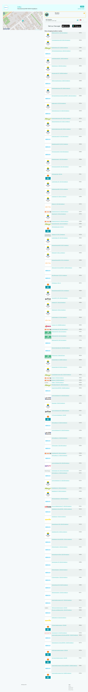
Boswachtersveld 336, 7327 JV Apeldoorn (60, 290)
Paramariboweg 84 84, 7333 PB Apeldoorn (60, 554)
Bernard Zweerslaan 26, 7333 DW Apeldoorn (61, 347)
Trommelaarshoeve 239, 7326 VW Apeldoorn (61, 40)
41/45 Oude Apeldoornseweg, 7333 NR (60, 650)
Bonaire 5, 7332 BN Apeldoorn (58, 380)
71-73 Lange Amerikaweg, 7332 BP (59, 415)
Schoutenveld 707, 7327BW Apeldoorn (59, 73)
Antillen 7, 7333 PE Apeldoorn (58, 382)
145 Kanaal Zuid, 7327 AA (57, 174)
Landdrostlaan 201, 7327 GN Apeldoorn (60, 181)
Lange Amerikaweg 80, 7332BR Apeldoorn (60, 410)
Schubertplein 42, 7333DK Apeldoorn (59, 359)
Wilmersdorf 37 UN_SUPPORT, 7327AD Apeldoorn (62, 267)
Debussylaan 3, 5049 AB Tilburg (58, 355)
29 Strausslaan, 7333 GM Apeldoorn (59, 445)
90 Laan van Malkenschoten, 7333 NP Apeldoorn (62, 610)
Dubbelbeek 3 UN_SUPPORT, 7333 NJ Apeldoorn (62, 509)
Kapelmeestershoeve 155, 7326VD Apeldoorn (61, 88)
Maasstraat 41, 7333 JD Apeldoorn (59, 213)
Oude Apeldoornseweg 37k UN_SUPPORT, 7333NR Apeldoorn (64, 665)
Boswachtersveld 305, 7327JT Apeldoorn (60, 245)
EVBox (19, 7)
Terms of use (70, 688)
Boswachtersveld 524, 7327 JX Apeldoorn (60, 260)
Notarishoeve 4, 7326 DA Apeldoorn (59, 65)
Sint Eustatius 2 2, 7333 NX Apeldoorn (59, 438)
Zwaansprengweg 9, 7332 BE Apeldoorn (60, 211)
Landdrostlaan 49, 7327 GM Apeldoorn (60, 329)
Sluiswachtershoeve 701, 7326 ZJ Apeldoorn (61, 121)
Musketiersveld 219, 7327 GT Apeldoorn (60, 144)
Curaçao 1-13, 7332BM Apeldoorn (59, 325)
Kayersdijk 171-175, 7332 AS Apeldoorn (60, 298)
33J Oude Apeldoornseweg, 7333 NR (59, 658)
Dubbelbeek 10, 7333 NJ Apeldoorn (59, 491)
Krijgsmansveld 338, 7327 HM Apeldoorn (60, 166)
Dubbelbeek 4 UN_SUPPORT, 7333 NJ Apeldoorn (62, 539)
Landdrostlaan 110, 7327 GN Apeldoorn (60, 237)
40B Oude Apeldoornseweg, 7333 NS (59, 607)
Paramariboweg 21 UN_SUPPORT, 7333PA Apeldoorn (63, 642)
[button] (65, 20)
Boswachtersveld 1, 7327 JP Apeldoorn (60, 223)
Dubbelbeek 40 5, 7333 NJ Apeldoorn (59, 531)
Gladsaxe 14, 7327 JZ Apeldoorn (58, 234)
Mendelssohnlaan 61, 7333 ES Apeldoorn (60, 384)
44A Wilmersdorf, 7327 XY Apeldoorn (59, 275)
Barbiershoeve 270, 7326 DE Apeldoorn (60, 47)
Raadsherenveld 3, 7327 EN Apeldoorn (60, 159)
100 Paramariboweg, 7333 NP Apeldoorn (60, 498)
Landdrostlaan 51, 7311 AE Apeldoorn (59, 317)
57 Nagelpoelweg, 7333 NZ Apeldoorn (59, 577)
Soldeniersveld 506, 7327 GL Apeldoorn (60, 189)
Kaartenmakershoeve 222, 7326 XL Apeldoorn (61, 118)
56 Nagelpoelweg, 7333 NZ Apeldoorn (59, 546)
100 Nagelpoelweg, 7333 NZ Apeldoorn (60, 592)
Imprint (69, 686)
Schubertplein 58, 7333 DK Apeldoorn (59, 367)
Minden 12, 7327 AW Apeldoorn (58, 204)
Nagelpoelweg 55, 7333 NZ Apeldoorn (59, 562)
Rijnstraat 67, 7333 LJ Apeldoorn (58, 252)
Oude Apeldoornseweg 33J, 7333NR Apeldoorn (61, 673)
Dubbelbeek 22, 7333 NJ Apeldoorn (59, 488)
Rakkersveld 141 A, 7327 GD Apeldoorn (60, 32)
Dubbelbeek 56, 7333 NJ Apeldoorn (59, 453)
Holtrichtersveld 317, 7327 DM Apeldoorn (60, 136)
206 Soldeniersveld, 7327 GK (58, 226)
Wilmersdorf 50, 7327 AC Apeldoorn (59, 331)
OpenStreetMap (37, 29)
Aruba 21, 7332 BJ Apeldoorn (58, 377)
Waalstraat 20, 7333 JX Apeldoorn (59, 309)
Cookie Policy (70, 687)
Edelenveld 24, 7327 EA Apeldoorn (59, 103)
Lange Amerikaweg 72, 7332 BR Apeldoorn (60, 480)
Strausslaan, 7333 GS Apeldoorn (58, 403)
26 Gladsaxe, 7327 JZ (56, 283)
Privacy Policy (70, 689)
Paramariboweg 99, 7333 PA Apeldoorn (60, 584)
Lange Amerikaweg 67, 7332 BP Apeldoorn (60, 430)
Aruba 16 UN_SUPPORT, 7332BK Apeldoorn (61, 388)
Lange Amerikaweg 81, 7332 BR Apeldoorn (60, 395)
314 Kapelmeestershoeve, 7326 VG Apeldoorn (61, 50)
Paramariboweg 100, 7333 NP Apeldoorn (60, 524)
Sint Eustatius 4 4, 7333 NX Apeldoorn (59, 422)
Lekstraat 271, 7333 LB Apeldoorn (58, 302)
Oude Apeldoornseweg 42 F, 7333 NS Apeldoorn (62, 600)
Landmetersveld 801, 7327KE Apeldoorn (60, 58)
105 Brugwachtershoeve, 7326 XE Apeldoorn (61, 80)
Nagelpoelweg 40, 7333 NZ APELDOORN (60, 470)
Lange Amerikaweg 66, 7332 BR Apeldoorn (60, 463)
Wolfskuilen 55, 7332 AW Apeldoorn (59, 617)
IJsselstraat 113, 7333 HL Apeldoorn (59, 196)
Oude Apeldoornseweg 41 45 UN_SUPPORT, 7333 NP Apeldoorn (65, 635)
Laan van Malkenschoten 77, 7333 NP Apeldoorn (62, 506)
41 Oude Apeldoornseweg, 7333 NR (59, 625)
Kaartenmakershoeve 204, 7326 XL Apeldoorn (61, 129)
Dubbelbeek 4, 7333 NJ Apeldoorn (59, 516)
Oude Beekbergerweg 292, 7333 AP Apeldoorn (61, 374)
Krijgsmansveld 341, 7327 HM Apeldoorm (60, 151)
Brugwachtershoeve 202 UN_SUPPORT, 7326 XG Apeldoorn (64, 95)
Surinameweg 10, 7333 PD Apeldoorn (59, 632)
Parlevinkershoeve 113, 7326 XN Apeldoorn (60, 110)
